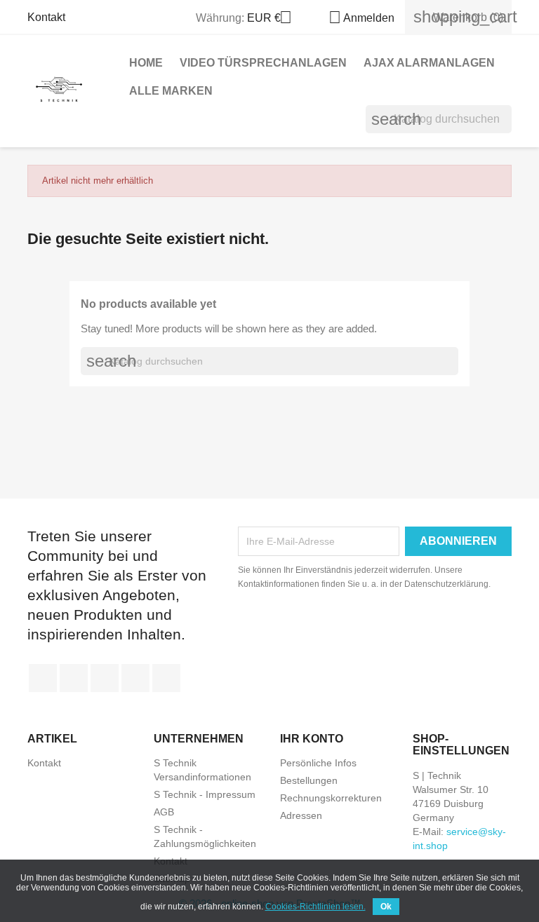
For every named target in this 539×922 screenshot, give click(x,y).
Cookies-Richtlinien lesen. (315, 906)
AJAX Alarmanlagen (429, 63)
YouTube (135, 678)
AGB (164, 812)
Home (146, 63)
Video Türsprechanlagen (263, 63)
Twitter (74, 678)
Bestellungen (309, 780)
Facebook (43, 678)
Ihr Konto (311, 739)
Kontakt (46, 17)
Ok (386, 906)
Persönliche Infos (318, 762)
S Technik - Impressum (204, 794)
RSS (105, 678)
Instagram (166, 678)
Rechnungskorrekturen (331, 798)
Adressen (301, 815)
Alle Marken (171, 91)
